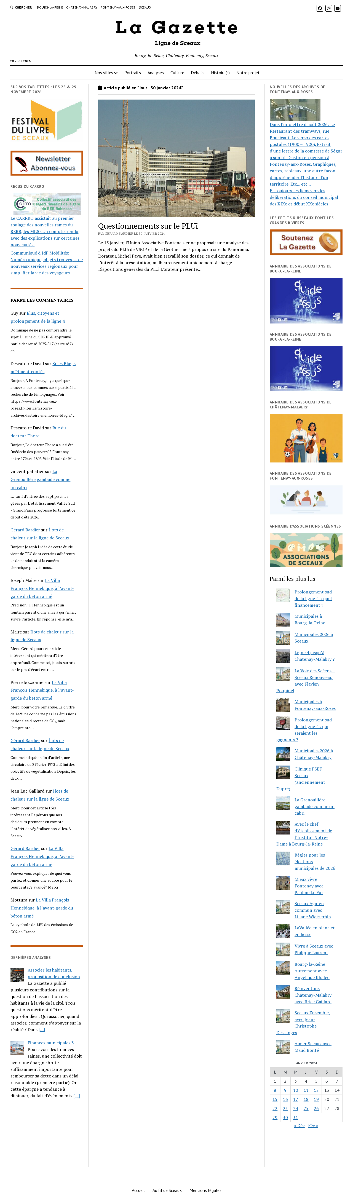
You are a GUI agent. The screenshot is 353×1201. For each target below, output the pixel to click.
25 (306, 1108)
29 (274, 1117)
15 (274, 1099)
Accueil (138, 1190)
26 (316, 1108)
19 (316, 1099)
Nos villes (104, 72)
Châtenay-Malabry (81, 7)
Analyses (156, 72)
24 (295, 1108)
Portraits (132, 72)
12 (316, 1090)
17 (295, 1099)
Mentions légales (205, 1190)
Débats (197, 72)
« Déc (299, 1125)
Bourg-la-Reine (50, 7)
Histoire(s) (220, 72)
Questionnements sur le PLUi (148, 226)
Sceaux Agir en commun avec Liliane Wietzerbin (313, 910)
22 (274, 1108)
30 (285, 1117)
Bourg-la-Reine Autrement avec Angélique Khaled (312, 970)
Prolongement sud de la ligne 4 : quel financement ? (313, 598)
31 (295, 1117)
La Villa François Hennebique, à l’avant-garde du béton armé (42, 588)
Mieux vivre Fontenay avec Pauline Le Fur (309, 885)
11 (306, 1090)
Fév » (313, 1125)
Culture (177, 72)
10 (295, 1090)
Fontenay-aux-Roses (118, 7)
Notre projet (248, 72)
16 (285, 1099)
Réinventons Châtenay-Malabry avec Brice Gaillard (313, 995)
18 (306, 1099)
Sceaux (145, 7)
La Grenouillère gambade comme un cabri (40, 479)
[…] (42, 1029)
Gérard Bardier (25, 530)
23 (285, 1108)
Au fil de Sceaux (167, 1190)
